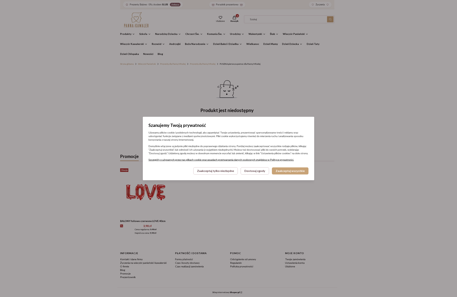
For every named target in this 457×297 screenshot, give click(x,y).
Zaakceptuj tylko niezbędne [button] (215, 171)
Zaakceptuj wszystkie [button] (290, 171)
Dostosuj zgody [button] (254, 171)
